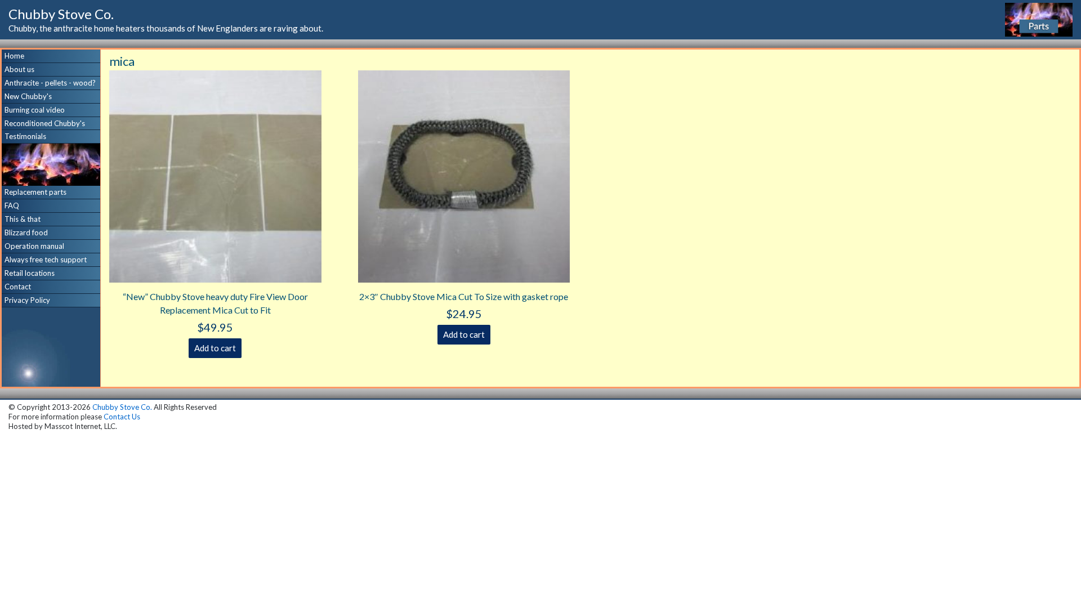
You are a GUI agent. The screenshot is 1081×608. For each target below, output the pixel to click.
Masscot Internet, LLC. (80, 426)
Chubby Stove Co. (122, 407)
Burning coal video (35, 109)
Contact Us (122, 416)
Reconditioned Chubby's (45, 123)
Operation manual (34, 246)
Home (14, 55)
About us (19, 69)
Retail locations (30, 273)
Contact (18, 286)
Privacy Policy (27, 300)
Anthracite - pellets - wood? (50, 82)
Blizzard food (26, 232)
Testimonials (25, 136)
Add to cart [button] (215, 348)
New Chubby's (28, 96)
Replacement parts (35, 191)
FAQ (12, 205)
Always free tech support (46, 259)
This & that (23, 218)
